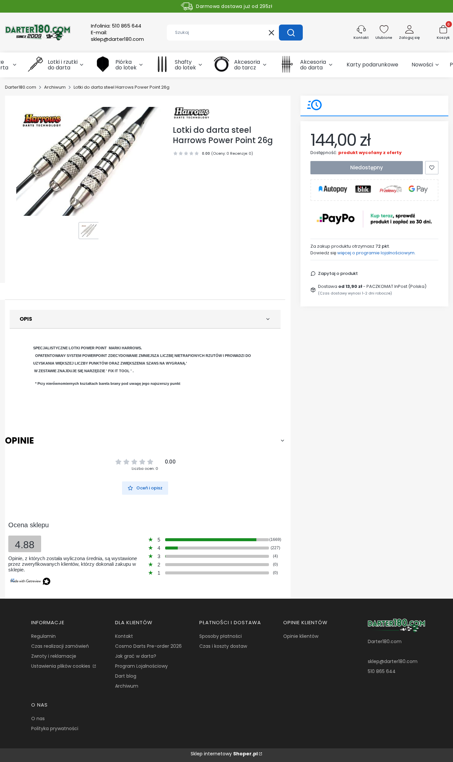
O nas (38, 718)
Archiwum (55, 87)
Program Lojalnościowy (141, 666)
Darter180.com (20, 87)
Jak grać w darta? (135, 656)
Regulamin (43, 636)
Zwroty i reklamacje (53, 656)
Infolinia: (116, 26)
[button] (291, 33)
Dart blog (125, 676)
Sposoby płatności (220, 636)
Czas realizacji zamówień (60, 646)
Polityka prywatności (54, 728)
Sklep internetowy (224, 753)
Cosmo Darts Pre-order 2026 (148, 646)
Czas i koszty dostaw (223, 646)
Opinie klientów (300, 636)
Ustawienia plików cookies (61, 666)
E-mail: (117, 35)
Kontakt (124, 636)
